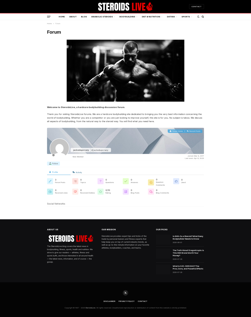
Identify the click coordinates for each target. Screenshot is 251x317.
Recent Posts (194, 131)
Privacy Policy (127, 301)
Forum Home (177, 131)
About (73, 17)
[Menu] (48, 17)
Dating (171, 17)
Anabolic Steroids (102, 17)
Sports (186, 17)
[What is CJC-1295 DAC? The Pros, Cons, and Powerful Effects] (163, 269)
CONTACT (197, 6)
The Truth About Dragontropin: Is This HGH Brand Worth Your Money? (188, 253)
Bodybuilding (127, 17)
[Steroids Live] (125, 6)
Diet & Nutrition (151, 17)
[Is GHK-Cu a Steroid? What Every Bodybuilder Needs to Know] (163, 240)
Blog (84, 17)
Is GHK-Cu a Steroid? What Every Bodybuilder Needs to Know (188, 237)
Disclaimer (109, 301)
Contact (142, 301)
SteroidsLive (90, 308)
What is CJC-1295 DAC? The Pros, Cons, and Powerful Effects (188, 267)
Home (62, 17)
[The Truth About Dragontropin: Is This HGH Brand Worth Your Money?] (163, 254)
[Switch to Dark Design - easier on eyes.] (198, 17)
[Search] (202, 17)
